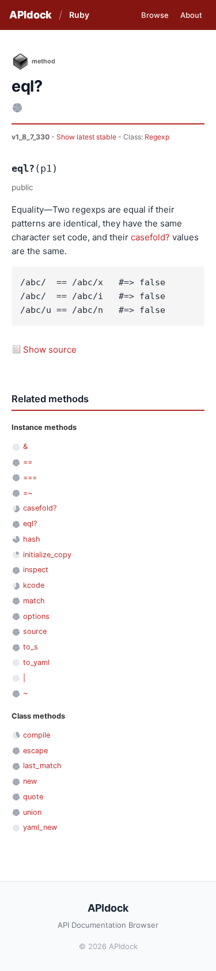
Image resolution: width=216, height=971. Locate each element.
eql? (30, 523)
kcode (33, 585)
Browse (155, 15)
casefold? (150, 237)
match (34, 600)
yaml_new (40, 827)
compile (36, 735)
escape (35, 750)
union (32, 812)
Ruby (79, 15)
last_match (42, 765)
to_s (30, 647)
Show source (50, 349)
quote (33, 796)
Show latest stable (87, 137)
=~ (27, 493)
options (36, 616)
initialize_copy (47, 554)
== (27, 462)
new (30, 781)
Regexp (157, 137)
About (191, 15)
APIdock (30, 15)
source (35, 631)
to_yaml (36, 662)
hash (31, 539)
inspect (35, 569)
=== (30, 477)
